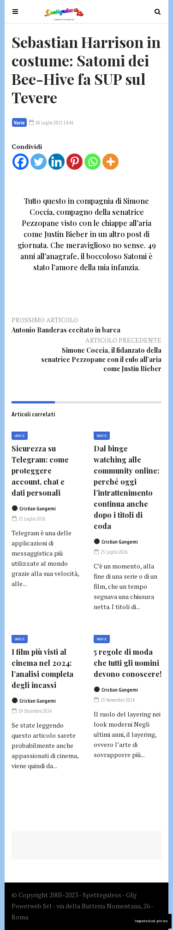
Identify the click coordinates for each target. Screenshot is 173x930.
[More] (110, 162)
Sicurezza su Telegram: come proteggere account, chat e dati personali (40, 471)
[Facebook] (20, 162)
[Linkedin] (56, 162)
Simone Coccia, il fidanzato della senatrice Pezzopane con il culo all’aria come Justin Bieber (101, 359)
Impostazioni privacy (151, 921)
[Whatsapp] (92, 162)
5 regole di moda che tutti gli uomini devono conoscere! (127, 663)
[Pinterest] (74, 162)
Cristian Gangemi (37, 508)
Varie (19, 122)
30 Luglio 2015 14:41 (54, 122)
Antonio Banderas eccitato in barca (66, 330)
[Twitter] (38, 162)
